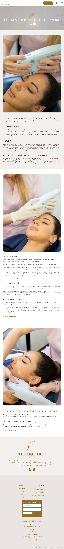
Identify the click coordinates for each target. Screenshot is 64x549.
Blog (21, 494)
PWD (61, 547)
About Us (21, 489)
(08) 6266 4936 (32, 531)
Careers (21, 491)
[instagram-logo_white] (30, 469)
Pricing (21, 486)
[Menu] (62, 3)
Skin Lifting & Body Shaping (39, 495)
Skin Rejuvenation (39, 492)
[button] (57, 3)
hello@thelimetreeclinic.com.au (32, 526)
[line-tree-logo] (5, 3)
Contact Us (22, 497)
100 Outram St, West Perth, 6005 (32, 521)
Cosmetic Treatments (39, 489)
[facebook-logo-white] (34, 469)
